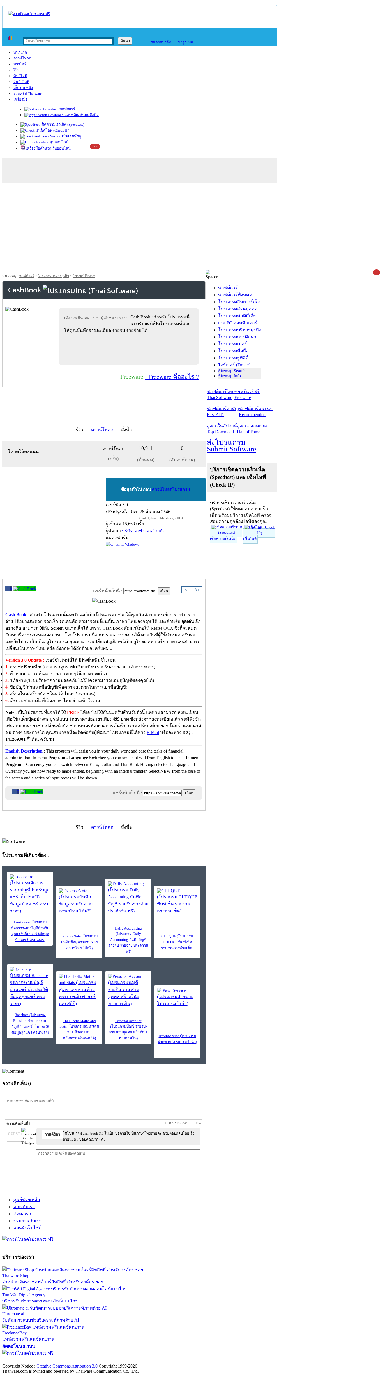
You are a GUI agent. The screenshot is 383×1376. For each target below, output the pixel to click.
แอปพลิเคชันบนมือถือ (81, 115)
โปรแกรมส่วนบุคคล (237, 308)
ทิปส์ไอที (20, 76)
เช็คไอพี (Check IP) (54, 130)
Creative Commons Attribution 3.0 (67, 1366)
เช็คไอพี (250, 539)
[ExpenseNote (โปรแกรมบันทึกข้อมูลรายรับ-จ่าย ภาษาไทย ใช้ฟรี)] (79, 901)
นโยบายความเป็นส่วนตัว (74, 1360)
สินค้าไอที (21, 82)
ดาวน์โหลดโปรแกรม (171, 489)
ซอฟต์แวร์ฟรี (247, 394)
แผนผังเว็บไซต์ (27, 1227)
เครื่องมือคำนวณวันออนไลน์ (48, 148)
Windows (131, 544)
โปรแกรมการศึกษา (237, 336)
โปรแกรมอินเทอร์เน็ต (239, 301)
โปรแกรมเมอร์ (232, 343)
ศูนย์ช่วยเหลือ (26, 1199)
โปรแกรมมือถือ (233, 350)
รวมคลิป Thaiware (27, 93)
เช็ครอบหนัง (23, 88)
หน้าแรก (20, 52)
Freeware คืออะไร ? (172, 376)
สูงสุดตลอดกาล (252, 428)
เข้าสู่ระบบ (183, 42)
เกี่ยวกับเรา (24, 1206)
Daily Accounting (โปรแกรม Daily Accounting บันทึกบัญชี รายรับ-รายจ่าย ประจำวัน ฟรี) (128, 939)
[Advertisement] (191, 228)
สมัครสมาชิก (159, 42)
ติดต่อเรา (22, 1213)
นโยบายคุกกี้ (115, 1360)
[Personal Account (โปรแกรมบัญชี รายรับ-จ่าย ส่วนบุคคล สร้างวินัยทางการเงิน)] (128, 990)
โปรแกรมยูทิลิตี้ (233, 358)
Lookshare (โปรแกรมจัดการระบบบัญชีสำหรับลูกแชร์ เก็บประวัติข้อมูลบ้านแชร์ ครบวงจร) (30, 931)
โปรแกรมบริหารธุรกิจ (53, 276)
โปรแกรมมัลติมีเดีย (237, 315)
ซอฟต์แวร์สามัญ (223, 411)
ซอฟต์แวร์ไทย (220, 394)
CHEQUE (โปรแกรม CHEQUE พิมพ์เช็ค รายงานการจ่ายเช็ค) (177, 942)
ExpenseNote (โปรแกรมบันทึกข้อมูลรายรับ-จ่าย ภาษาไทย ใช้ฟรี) (79, 942)
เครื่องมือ (20, 99)
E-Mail (153, 732)
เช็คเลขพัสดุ (71, 136)
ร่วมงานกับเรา (27, 1220)
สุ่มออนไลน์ (58, 142)
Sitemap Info (229, 375)
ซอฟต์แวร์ (67, 109)
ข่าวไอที (20, 64)
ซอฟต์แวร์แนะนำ (256, 411)
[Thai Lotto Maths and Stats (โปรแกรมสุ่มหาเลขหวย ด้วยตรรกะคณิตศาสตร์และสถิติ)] (79, 990)
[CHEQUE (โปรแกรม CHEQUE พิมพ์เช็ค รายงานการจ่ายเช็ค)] (177, 901)
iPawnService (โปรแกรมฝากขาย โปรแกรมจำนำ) (177, 1039)
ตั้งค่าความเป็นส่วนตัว (23, 1360)
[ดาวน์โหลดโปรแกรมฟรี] (29, 14)
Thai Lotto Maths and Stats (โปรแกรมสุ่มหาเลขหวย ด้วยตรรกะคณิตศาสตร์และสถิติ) (79, 1029)
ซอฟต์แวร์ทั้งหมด (235, 294)
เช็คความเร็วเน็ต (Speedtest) (62, 124)
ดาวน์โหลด (22, 58)
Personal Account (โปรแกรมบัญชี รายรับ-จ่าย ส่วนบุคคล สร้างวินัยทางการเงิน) (128, 1029)
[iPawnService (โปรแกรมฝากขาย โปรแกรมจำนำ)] (177, 997)
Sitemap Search (232, 370)
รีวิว (16, 70)
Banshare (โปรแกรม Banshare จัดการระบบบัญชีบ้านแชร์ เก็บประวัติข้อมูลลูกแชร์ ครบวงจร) (30, 1024)
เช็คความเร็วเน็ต (223, 538)
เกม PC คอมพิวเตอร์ (237, 322)
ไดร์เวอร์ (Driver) (234, 365)
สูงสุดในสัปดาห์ (222, 428)
